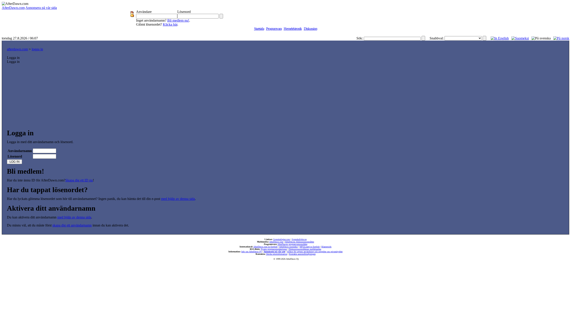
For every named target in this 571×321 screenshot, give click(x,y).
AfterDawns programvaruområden (292, 244)
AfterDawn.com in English (265, 246)
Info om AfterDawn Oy (251, 251)
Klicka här (170, 24)
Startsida (259, 29)
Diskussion (310, 29)
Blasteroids (326, 246)
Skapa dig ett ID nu (79, 180)
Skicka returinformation (276, 254)
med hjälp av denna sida (178, 199)
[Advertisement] (285, 97)
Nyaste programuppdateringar (274, 249)
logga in (37, 49)
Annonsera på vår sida (41, 8)
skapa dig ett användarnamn (72, 225)
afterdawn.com (17, 49)
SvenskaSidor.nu (299, 239)
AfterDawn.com (13, 8)
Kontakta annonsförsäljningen (302, 254)
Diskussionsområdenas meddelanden (305, 249)
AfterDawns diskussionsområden (299, 242)
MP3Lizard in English (310, 246)
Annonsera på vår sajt (274, 251)
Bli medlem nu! (178, 20)
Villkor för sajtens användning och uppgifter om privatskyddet (315, 251)
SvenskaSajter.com (281, 239)
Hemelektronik (293, 29)
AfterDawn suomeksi (288, 246)
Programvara (274, 29)
